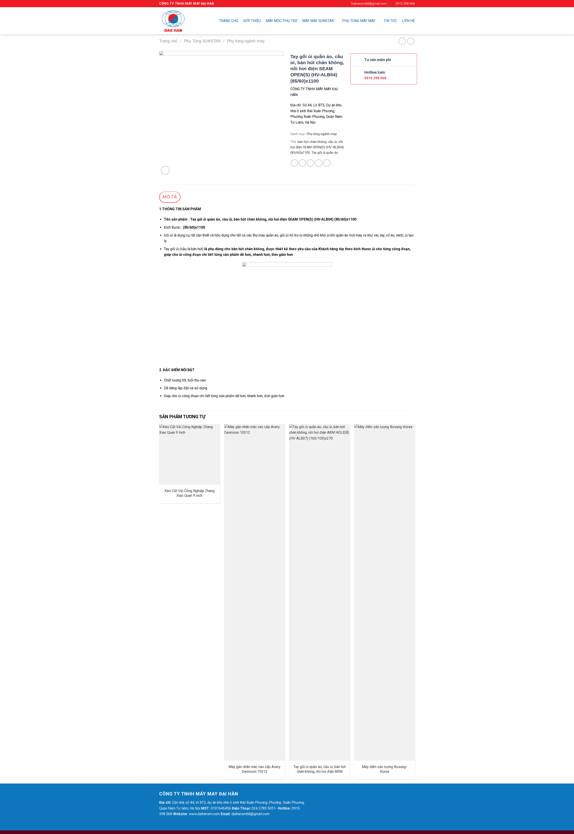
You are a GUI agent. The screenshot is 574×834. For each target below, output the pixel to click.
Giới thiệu (252, 21)
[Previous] (159, 603)
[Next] (414, 603)
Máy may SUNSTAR (318, 21)
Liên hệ (408, 21)
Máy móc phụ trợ (281, 21)
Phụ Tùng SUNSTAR (202, 41)
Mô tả (170, 197)
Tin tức (390, 21)
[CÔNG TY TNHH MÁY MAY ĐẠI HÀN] (180, 20)
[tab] (169, 197)
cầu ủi (332, 142)
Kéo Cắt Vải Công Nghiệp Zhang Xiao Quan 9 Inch (190, 493)
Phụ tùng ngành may (246, 41)
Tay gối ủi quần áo (324, 153)
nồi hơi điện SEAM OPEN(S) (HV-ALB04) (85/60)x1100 (317, 147)
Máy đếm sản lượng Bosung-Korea (384, 769)
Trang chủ (228, 21)
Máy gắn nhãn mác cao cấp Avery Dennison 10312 (254, 769)
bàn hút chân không (312, 142)
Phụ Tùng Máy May (358, 21)
